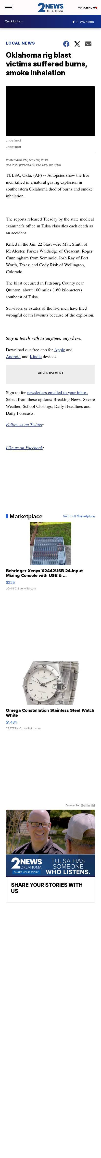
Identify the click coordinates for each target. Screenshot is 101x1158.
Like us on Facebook (24, 447)
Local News (20, 43)
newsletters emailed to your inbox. (57, 392)
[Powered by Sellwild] (88, 805)
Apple (59, 349)
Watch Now (86, 7)
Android (13, 356)
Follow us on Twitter (24, 424)
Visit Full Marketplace (79, 516)
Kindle (36, 356)
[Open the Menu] (8, 7)
